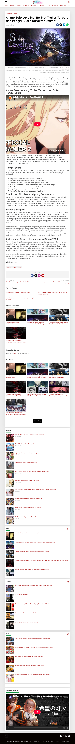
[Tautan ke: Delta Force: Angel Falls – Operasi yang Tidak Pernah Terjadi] (10, 607)
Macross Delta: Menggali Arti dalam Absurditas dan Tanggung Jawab (53, 293)
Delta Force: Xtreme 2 (21, 594)
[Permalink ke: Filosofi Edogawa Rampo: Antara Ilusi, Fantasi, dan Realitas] (59, 315)
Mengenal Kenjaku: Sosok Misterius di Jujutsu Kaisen (55, 281)
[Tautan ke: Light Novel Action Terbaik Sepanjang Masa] (10, 456)
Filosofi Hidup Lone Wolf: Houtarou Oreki (18, 292)
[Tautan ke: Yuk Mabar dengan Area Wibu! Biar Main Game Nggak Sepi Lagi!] (10, 588)
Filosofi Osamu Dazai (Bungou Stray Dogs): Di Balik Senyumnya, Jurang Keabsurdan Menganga (16, 413)
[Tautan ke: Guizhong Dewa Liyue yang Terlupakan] (10, 520)
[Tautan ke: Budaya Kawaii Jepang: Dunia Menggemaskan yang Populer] (10, 677)
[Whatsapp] (67, 24)
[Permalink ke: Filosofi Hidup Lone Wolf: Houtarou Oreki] (16, 315)
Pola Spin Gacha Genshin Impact (24, 444)
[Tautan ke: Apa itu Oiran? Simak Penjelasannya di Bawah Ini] (10, 659)
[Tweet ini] (60, 24)
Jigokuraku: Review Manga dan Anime (26, 462)
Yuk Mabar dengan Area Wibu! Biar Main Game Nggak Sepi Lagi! (33, 585)
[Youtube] (42, 275)
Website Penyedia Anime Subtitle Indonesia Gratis (29, 434)
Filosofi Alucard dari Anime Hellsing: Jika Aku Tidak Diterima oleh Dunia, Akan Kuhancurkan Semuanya (15, 341)
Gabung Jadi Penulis (48, 741)
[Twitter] (35, 275)
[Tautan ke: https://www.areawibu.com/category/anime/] (68, 529)
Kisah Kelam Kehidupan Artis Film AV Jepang (28, 507)
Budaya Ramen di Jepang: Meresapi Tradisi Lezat (29, 665)
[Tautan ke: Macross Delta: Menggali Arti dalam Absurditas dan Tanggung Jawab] (10, 545)
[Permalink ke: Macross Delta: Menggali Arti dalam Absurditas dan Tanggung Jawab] (37, 315)
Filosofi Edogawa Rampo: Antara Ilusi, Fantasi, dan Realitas (20, 298)
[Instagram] (39, 275)
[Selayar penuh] (67, 728)
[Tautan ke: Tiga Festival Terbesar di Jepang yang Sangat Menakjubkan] (10, 641)
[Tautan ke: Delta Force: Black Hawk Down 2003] (10, 616)
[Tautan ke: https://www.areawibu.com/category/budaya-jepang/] (68, 634)
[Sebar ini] (57, 24)
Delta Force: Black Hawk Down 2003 (25, 613)
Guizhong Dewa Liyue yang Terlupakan (26, 517)
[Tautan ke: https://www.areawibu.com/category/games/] (68, 581)
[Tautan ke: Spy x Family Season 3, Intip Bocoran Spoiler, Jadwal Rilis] (10, 474)
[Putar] (8, 728)
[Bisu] (64, 728)
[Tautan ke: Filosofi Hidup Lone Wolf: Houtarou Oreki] (10, 536)
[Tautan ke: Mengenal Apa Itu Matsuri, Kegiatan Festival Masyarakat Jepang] (10, 650)
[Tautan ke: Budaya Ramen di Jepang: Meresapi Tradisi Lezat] (10, 668)
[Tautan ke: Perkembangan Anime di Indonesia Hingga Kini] (10, 501)
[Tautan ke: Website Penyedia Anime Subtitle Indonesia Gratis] (10, 437)
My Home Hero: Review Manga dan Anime (27, 480)
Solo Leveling (17, 267)
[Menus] (6, 2)
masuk (15, 353)
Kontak (58, 741)
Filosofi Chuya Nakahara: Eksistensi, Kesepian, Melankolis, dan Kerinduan (58, 395)
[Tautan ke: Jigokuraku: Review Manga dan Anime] (10, 465)
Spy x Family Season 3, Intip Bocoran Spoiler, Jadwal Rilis (31, 471)
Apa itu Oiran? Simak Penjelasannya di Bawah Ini (29, 656)
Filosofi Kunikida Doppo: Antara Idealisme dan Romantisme (36, 395)
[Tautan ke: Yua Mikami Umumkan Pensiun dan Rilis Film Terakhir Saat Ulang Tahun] (10, 492)
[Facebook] (32, 275)
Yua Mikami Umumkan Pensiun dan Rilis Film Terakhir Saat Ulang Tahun (35, 489)
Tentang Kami (37, 741)
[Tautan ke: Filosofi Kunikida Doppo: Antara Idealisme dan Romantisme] (10, 572)
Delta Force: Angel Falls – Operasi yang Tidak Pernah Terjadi (32, 604)
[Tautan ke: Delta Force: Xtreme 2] (10, 597)
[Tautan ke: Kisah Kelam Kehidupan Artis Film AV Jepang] (10, 510)
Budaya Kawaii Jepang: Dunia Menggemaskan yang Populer (32, 674)
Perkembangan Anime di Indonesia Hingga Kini (28, 498)
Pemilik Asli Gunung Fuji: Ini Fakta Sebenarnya (20, 281)
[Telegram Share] (64, 24)
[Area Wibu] (37, 2)
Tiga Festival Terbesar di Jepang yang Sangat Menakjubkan (32, 638)
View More (37, 421)
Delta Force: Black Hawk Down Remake (26, 622)
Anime (7, 25)
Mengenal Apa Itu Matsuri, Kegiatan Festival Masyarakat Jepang (33, 647)
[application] (37, 712)
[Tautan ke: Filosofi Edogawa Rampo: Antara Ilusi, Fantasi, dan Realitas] (10, 554)
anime (17, 80)
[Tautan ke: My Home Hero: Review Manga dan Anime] (10, 483)
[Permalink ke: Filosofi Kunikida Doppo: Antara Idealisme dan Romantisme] (37, 387)
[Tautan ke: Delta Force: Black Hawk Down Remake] (10, 625)
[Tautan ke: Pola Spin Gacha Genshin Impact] (10, 447)
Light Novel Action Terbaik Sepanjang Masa (27, 453)
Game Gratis (65, 741)
